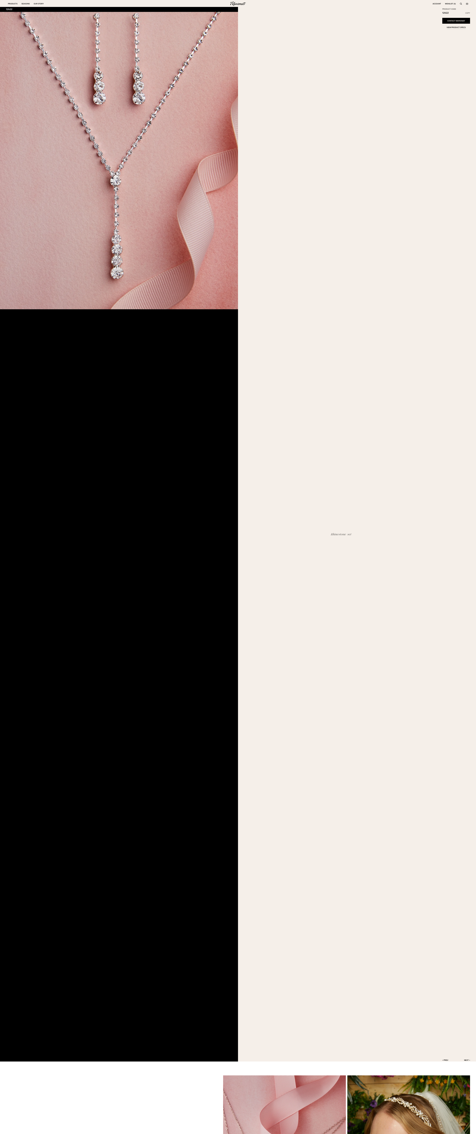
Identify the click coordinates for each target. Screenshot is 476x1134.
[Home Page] (238, 3)
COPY (467, 13)
